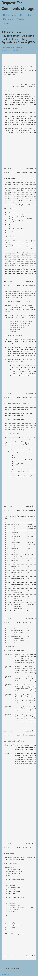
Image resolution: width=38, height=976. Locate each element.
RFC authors (26, 15)
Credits (20, 19)
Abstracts (8, 23)
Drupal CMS (6, 975)
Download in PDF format (12, 47)
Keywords (8, 19)
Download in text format (12, 50)
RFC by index (10, 15)
